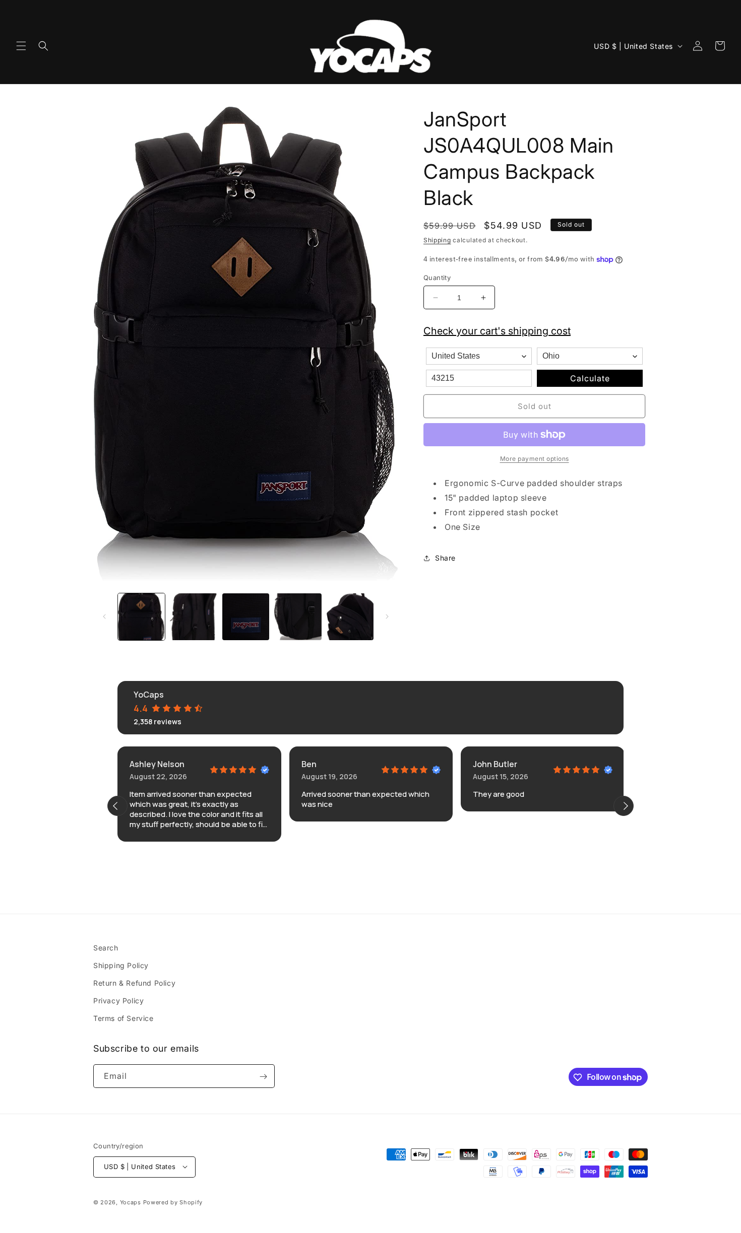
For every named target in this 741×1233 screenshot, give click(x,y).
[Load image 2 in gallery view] (193, 616)
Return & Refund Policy (134, 983)
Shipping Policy (121, 965)
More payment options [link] (534, 458)
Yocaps (130, 1201)
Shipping (437, 240)
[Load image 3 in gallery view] (245, 616)
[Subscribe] (263, 1076)
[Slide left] (104, 616)
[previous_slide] (117, 806)
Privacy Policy (118, 1001)
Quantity (437, 277)
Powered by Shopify (173, 1201)
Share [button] (445, 558)
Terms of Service (123, 1018)
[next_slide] (623, 806)
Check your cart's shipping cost (497, 331)
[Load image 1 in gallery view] (141, 616)
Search (105, 947)
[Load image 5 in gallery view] (350, 616)
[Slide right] (387, 616)
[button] (21, 46)
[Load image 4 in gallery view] (297, 616)
